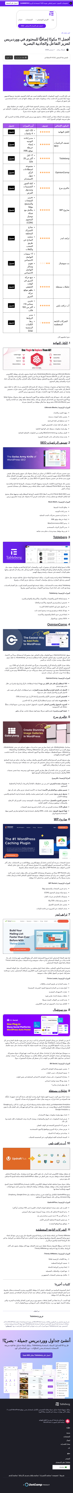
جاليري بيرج (60, 717)
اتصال (68, 1440)
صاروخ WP (60, 819)
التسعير (67, 1458)
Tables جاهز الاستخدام (63, 1462)
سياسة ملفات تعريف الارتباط (28, 1475)
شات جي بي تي (20, 57)
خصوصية (55, 1475)
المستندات (66, 1436)
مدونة (68, 1433)
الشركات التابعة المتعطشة (51, 1229)
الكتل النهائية (60, 343)
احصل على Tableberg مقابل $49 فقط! (36, 1355)
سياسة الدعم (13, 1475)
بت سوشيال (60, 1010)
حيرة (7, 57)
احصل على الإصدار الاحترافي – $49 (32, 26)
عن (69, 1448)
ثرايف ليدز (61, 914)
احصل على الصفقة (12, 3)
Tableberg (60, 537)
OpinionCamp (57, 624)
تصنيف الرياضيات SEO (53, 442)
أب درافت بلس (57, 1143)
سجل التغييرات (65, 1444)
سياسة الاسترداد (45, 1475)
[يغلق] (71, 3)
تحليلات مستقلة (58, 1091)
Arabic (62, 1467)
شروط (62, 1475)
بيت (53, 19)
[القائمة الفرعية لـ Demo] (36, 19)
